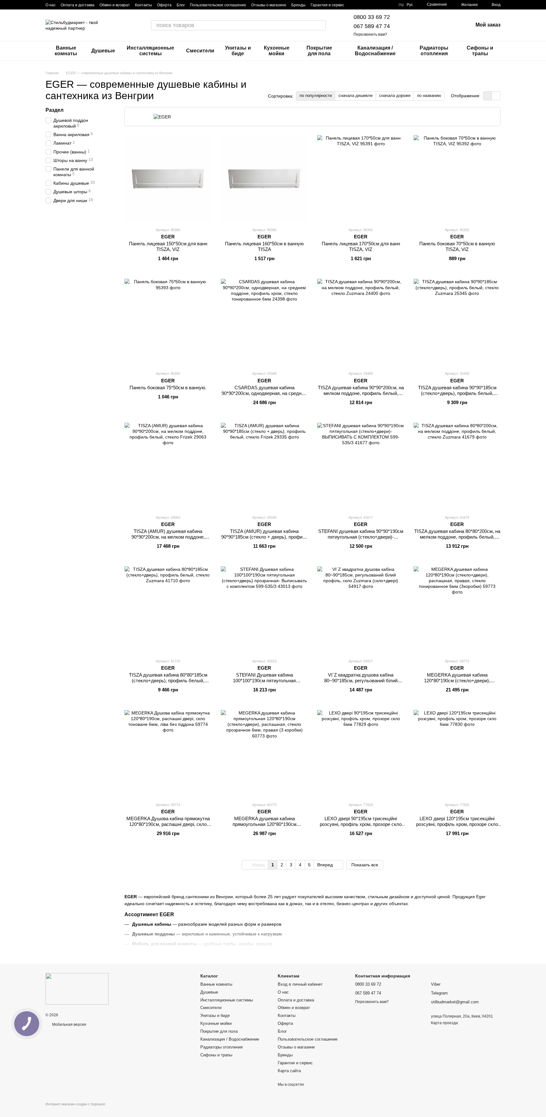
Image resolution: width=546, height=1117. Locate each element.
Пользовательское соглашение (218, 5)
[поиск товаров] (321, 25)
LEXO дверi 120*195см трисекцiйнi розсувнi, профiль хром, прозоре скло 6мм (457, 824)
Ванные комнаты (66, 50)
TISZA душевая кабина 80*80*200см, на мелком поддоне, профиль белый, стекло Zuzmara (457, 537)
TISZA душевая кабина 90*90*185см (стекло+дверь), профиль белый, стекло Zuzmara (457, 393)
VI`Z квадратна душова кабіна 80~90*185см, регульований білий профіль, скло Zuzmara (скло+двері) (360, 680)
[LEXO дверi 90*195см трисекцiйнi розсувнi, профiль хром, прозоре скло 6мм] (360, 753)
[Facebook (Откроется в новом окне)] (368, 4)
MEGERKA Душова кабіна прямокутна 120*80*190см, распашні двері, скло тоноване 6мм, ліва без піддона (168, 824)
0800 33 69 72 (372, 17)
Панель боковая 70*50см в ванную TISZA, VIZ (457, 246)
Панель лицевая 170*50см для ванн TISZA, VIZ (361, 246)
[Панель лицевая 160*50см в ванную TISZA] (264, 178)
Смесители (200, 50)
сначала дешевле (355, 95)
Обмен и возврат (115, 5)
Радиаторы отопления (434, 50)
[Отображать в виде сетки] (487, 96)
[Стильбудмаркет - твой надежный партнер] (77, 988)
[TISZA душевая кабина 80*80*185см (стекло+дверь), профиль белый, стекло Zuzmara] (167, 609)
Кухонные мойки (276, 50)
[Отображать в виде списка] (496, 96)
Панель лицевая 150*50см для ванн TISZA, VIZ (168, 246)
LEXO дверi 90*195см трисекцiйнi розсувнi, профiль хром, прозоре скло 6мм (361, 824)
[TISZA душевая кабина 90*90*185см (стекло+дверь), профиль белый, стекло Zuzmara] (457, 322)
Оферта (164, 5)
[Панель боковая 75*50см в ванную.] (167, 322)
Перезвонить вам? (370, 34)
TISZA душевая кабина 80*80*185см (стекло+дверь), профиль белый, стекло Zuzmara (168, 680)
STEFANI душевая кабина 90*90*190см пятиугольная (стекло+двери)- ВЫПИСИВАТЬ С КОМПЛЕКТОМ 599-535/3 (360, 540)
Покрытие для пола (319, 50)
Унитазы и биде (238, 50)
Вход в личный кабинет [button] (300, 984)
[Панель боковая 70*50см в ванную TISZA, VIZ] (457, 178)
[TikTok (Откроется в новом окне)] (360, 4)
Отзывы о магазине (268, 5)
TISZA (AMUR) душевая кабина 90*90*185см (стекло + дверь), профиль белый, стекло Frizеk (264, 537)
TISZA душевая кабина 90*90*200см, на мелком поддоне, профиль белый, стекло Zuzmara (361, 393)
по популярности (316, 95)
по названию (429, 95)
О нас (51, 5)
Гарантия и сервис (327, 5)
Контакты (143, 5)
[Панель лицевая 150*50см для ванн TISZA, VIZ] (167, 178)
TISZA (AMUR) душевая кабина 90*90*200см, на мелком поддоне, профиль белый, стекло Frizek (168, 537)
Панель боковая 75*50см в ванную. (168, 387)
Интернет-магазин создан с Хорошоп (75, 1104)
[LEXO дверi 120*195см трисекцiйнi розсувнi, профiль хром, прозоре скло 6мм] (457, 753)
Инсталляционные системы (150, 50)
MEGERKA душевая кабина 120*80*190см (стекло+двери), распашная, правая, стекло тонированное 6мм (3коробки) (457, 683)
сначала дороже (394, 95)
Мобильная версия (68, 1024)
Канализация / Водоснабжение (375, 50)
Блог (181, 5)
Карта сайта (289, 1070)
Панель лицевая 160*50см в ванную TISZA (264, 246)
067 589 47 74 (372, 26)
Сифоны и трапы (480, 50)
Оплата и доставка (77, 5)
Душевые (103, 50)
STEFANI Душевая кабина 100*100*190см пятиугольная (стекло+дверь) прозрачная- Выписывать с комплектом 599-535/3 (264, 683)
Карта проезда (444, 1023)
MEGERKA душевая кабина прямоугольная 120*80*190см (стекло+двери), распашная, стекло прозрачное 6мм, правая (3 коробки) (264, 827)
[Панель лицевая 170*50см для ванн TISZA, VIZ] (360, 178)
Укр (401, 5)
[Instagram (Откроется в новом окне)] (352, 4)
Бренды (298, 5)
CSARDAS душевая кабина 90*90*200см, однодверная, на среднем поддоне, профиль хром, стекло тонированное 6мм (264, 396)
